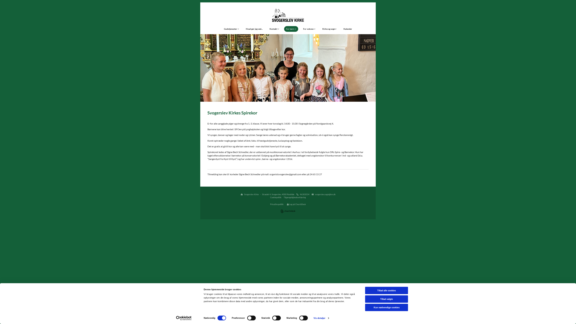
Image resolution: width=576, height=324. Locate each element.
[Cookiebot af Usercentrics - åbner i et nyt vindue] (184, 318)
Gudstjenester (230, 29)
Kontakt (274, 29)
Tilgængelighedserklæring (295, 197)
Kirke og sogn (328, 29)
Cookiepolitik (275, 197)
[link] (231, 29)
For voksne (308, 29)
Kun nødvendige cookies (387, 307)
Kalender (348, 29)
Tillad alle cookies (386, 290)
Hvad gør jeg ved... (254, 29)
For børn (290, 29)
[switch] (251, 318)
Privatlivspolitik (277, 204)
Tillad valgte (386, 299)
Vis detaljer (319, 318)
